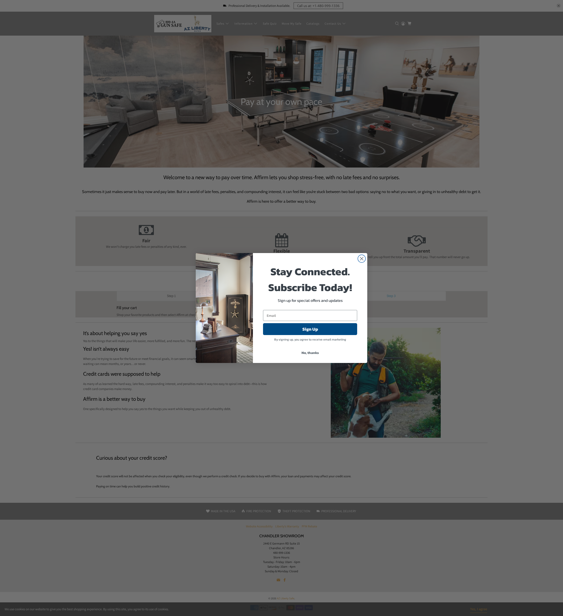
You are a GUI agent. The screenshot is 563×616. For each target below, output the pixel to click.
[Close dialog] (362, 258)
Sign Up (310, 329)
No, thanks (310, 352)
